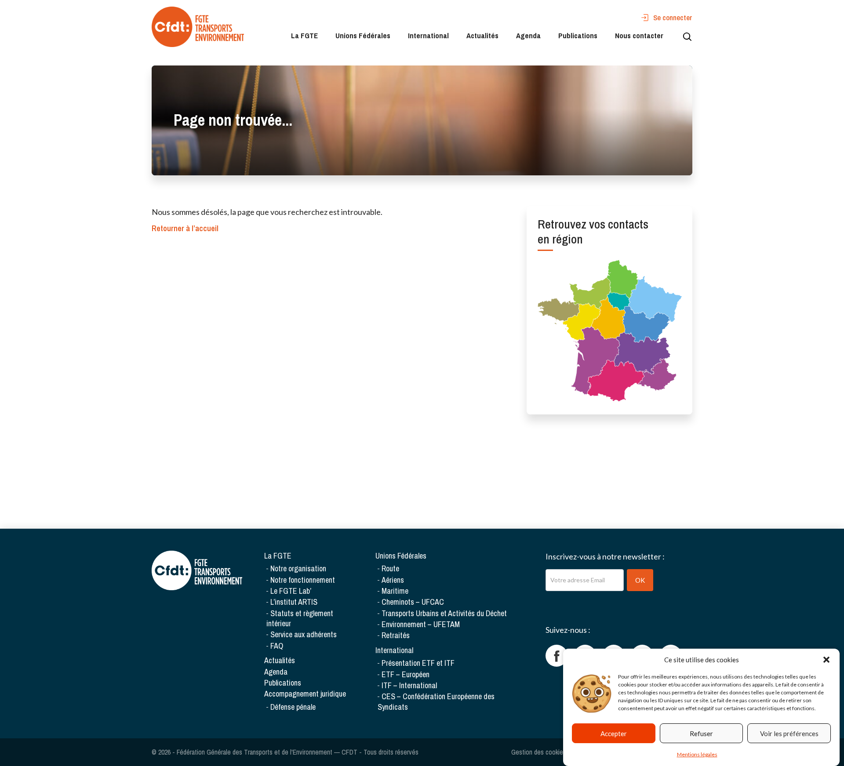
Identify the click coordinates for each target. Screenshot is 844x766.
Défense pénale (293, 706)
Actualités (482, 35)
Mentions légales (697, 754)
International (428, 35)
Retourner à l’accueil (185, 228)
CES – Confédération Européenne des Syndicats (436, 701)
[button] (826, 659)
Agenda (528, 35)
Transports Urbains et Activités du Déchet (444, 613)
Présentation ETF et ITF (418, 662)
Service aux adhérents (303, 634)
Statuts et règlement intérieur (299, 618)
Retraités (396, 635)
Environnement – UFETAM (421, 624)
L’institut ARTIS (293, 601)
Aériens (393, 579)
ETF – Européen (405, 674)
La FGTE (304, 35)
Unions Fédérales (362, 35)
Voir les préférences (789, 733)
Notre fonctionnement (302, 579)
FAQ (276, 645)
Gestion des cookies (538, 752)
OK (640, 580)
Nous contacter (639, 35)
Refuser (701, 733)
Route (390, 568)
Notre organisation (298, 568)
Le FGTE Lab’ (290, 590)
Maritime (395, 590)
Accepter (613, 733)
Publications (577, 35)
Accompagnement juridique (305, 693)
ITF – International (409, 685)
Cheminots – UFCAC (413, 601)
